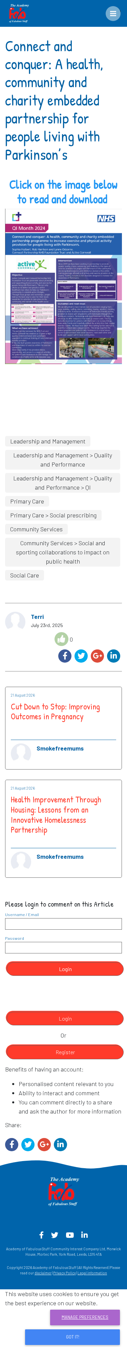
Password (14, 938)
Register (65, 1052)
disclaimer (43, 1273)
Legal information (92, 1273)
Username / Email (22, 914)
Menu (118, 10)
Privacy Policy (64, 1273)
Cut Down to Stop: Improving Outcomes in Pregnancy (55, 711)
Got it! (72, 1337)
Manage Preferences (85, 1317)
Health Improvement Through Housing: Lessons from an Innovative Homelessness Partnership (56, 815)
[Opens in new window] (63, 285)
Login (65, 969)
